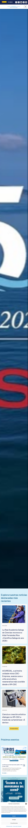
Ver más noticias (14, 728)
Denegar (14, 819)
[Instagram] (24, 2)
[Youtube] (21, 2)
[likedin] (26, 2)
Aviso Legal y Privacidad (17, 826)
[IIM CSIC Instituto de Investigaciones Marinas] (14, 6)
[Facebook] (16, 2)
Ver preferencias (14, 823)
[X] (19, 2)
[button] (26, 803)
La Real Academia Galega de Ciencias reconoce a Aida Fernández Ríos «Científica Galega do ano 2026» (13, 635)
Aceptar (14, 816)
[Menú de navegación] (25, 7)
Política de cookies (9, 826)
